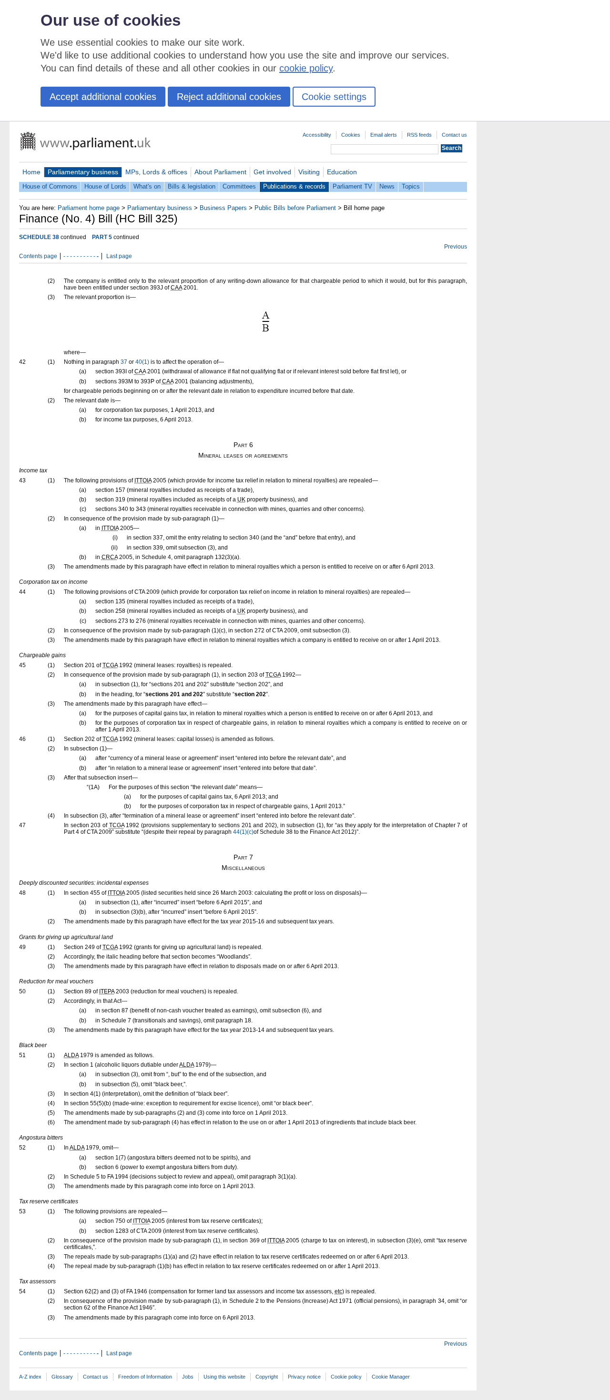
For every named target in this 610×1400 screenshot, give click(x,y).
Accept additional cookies (103, 96)
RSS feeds (419, 135)
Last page (119, 256)
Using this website (224, 1377)
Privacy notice (304, 1377)
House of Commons (49, 186)
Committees (239, 186)
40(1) (142, 362)
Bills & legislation (191, 186)
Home (31, 172)
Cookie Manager (391, 1377)
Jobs (187, 1377)
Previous (455, 246)
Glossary (62, 1377)
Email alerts (383, 135)
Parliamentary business (83, 172)
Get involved (272, 172)
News (387, 186)
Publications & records (294, 186)
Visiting (309, 172)
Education (342, 172)
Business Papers (223, 207)
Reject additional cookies (229, 96)
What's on (147, 186)
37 (124, 362)
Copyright (266, 1377)
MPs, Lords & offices (156, 172)
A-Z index (30, 1377)
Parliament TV (352, 186)
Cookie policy (346, 1377)
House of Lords (105, 186)
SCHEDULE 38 (39, 237)
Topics (411, 186)
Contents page (38, 256)
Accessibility (317, 135)
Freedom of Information (145, 1377)
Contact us (454, 135)
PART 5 (102, 237)
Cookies (350, 135)
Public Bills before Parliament (295, 207)
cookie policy (306, 68)
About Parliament (220, 172)
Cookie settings (334, 96)
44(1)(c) (243, 832)
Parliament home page (89, 207)
